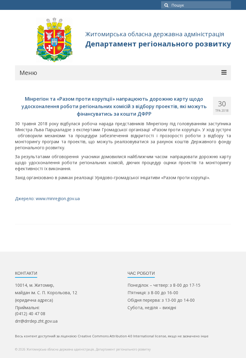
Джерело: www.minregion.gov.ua (47, 198)
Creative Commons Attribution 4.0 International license (122, 336)
